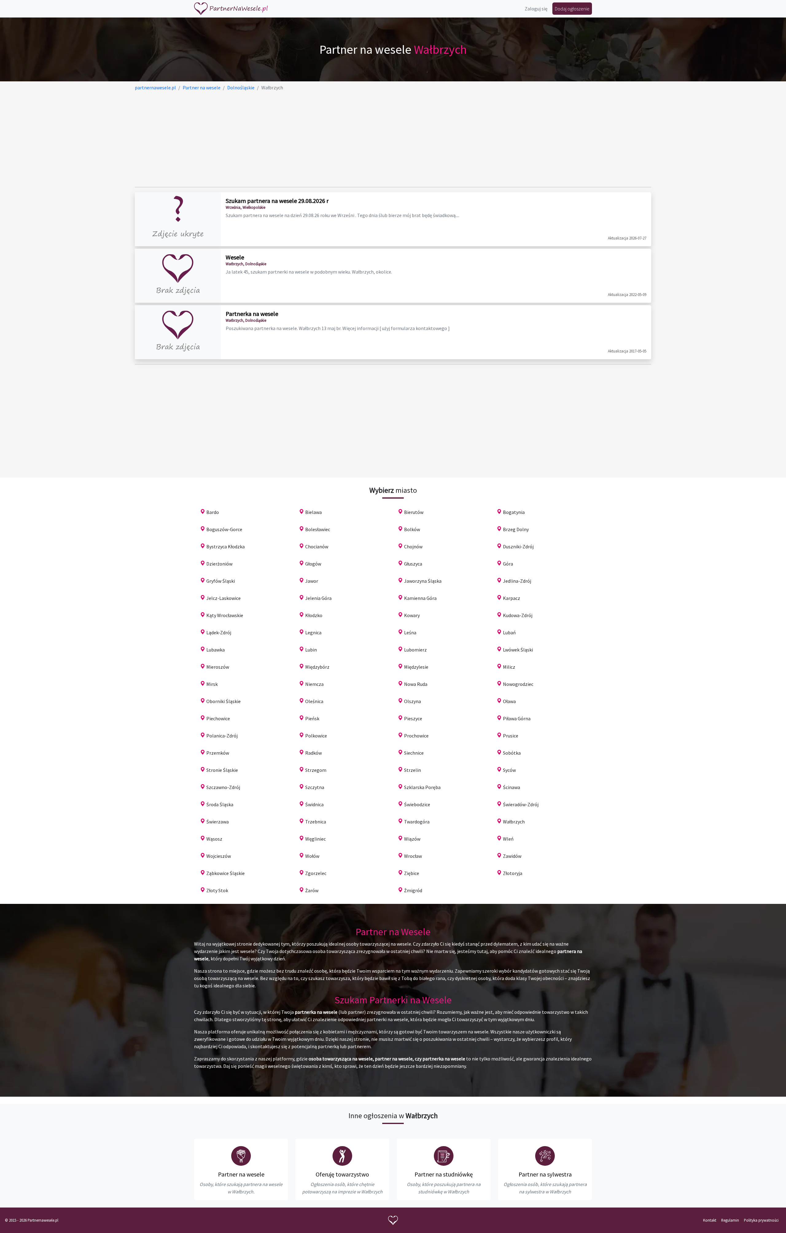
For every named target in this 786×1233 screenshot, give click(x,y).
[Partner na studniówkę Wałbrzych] (444, 1156)
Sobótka (512, 753)
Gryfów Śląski (220, 581)
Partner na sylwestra (545, 1174)
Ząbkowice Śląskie (225, 873)
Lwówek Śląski (518, 650)
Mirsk (212, 684)
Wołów (312, 856)
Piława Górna (517, 718)
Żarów (311, 890)
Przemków (217, 753)
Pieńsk (312, 718)
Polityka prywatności (761, 1220)
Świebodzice (417, 804)
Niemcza (314, 684)
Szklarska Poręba (422, 787)
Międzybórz (317, 667)
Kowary (412, 615)
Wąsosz (214, 839)
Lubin (311, 650)
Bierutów (413, 512)
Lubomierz (415, 650)
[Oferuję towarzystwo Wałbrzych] (342, 1156)
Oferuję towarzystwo (342, 1174)
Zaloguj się (536, 9)
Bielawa (313, 512)
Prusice (510, 736)
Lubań (509, 632)
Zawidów (512, 856)
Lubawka (215, 650)
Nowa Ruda (415, 684)
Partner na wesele (241, 1174)
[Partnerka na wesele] (178, 332)
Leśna (410, 632)
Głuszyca (413, 564)
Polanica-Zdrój (222, 736)
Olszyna (412, 701)
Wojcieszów (218, 856)
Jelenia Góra (318, 598)
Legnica (313, 632)
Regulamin (730, 1220)
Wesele (235, 257)
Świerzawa (217, 822)
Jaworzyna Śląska (423, 581)
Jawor (311, 581)
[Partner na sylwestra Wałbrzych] (545, 1156)
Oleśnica (314, 701)
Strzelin (412, 770)
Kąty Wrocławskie (224, 615)
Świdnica (314, 804)
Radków (313, 753)
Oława (509, 701)
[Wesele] (178, 276)
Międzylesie (416, 667)
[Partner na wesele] (231, 8)
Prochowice (416, 736)
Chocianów (316, 546)
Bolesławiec (317, 529)
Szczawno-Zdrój (223, 787)
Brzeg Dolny (516, 529)
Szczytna (314, 787)
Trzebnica (315, 822)
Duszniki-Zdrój (518, 546)
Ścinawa (511, 787)
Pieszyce (413, 718)
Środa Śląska (219, 804)
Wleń (508, 839)
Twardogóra (417, 822)
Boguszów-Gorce (224, 529)
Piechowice (218, 718)
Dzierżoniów (219, 564)
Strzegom (315, 770)
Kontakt (709, 1220)
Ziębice (411, 873)
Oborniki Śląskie (223, 701)
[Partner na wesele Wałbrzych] (241, 1156)
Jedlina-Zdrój (517, 581)
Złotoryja (512, 873)
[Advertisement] (319, 139)
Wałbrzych (514, 822)
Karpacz (511, 598)
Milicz (509, 667)
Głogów (313, 564)
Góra (508, 564)
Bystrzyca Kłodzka (225, 546)
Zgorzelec (315, 873)
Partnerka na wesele (252, 313)
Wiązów (412, 839)
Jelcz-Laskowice (223, 598)
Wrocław (413, 856)
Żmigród (413, 890)
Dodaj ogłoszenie (572, 9)
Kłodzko (313, 615)
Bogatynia (514, 512)
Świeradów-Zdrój (521, 804)
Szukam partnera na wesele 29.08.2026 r (277, 200)
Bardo (212, 512)
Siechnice (414, 753)
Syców (509, 770)
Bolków (412, 529)
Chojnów (413, 546)
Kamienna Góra (420, 598)
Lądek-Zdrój (218, 632)
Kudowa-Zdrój (517, 615)
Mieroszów (217, 667)
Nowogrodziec (518, 684)
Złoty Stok (217, 890)
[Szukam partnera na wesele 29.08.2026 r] (178, 219)
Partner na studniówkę (443, 1174)
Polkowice (316, 736)
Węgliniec (315, 839)
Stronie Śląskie (222, 770)
